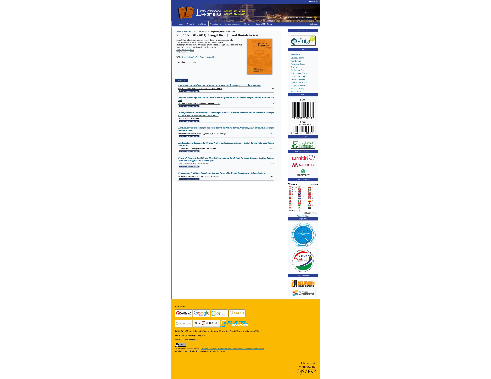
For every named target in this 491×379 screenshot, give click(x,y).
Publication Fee (297, 70)
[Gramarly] (303, 176)
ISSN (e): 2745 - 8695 (185, 52)
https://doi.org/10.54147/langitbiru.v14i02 (198, 57)
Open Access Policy (299, 82)
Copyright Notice (298, 85)
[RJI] (303, 287)
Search (315, 24)
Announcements (232, 24)
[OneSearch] (219, 316)
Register (312, 1)
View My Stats (303, 216)
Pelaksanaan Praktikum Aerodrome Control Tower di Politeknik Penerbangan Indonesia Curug (222, 173)
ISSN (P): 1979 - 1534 (185, 49)
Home (180, 24)
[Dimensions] (183, 326)
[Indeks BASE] (237, 316)
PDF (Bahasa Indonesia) (190, 91)
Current (190, 24)
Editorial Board (297, 58)
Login (318, 1)
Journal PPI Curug (264, 24)
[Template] (303, 148)
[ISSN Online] (303, 133)
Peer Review (296, 61)
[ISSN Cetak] (303, 119)
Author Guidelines (298, 73)
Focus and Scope (298, 64)
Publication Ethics (298, 76)
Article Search (297, 91)
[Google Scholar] (201, 316)
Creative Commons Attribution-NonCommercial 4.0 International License (232, 348)
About (247, 24)
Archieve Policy (297, 88)
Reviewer (295, 67)
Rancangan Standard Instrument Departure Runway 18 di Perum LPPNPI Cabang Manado (219, 85)
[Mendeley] (303, 166)
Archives (202, 24)
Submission (215, 24)
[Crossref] (303, 296)
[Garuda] (183, 316)
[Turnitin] (303, 160)
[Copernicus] (206, 326)
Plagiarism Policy (298, 79)
